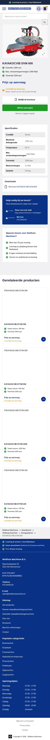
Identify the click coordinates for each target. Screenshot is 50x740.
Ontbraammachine (10, 533)
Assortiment (26, 530)
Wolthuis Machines (10, 530)
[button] (4, 8)
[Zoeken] (45, 22)
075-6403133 (7, 585)
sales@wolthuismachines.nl (13, 594)
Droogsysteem (27, 533)
